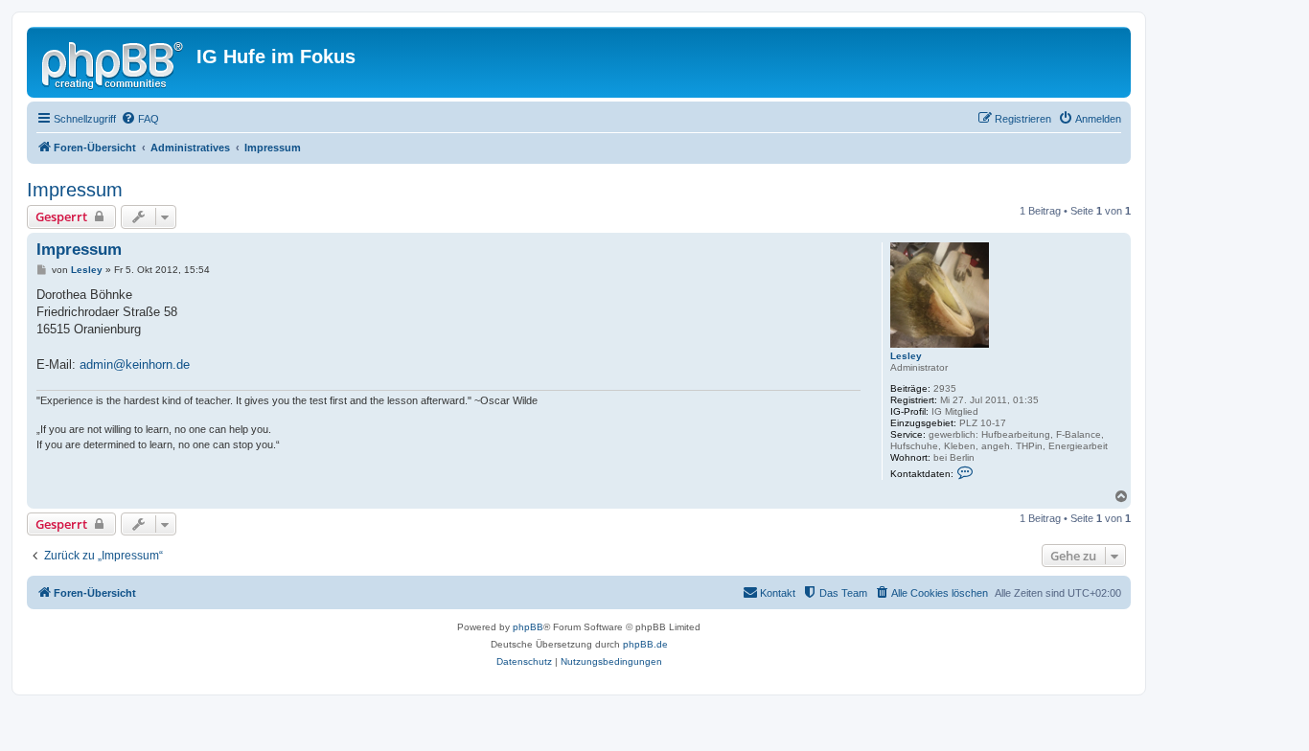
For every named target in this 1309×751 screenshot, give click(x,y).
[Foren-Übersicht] (114, 62)
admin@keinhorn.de (135, 364)
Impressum (75, 189)
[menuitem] (140, 118)
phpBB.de (645, 644)
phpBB (528, 627)
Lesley (906, 356)
